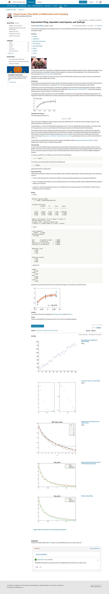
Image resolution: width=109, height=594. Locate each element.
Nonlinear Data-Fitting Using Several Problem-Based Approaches (90, 463)
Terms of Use (53, 585)
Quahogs (35, 36)
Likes (91, 25)
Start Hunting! (12, 82)
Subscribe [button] (21, 9)
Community (31, 2)
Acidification (36, 39)
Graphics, (46, 330)
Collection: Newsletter (14, 63)
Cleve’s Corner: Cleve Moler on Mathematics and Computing (40, 14)
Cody (29, 5)
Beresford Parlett (16, 33)
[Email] (93, 330)
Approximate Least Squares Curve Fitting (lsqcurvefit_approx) (50, 529)
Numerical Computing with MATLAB (84, 140)
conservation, (39, 330)
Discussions (47, 5)
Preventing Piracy (34, 585)
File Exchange (22, 5)
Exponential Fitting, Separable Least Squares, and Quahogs (58, 22)
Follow (99, 327)
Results (34, 48)
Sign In (92, 2)
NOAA (58, 85)
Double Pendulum (16, 35)
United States (97, 586)
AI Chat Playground (37, 5)
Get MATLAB (83, 2)
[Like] (93, 327)
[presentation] (66, 118)
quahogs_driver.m (57, 314)
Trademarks (17, 585)
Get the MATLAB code (37, 326)
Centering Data (36, 43)
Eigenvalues (19, 49)
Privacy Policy (25, 585)
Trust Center (10, 585)
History (19, 42)
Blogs (60, 5)
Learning (39, 2)
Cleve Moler (40, 25)
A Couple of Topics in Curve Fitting (90, 380)
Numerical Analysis (19, 51)
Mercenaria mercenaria (47, 74)
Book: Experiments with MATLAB (16, 59)
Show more (10, 53)
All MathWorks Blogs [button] (11, 9)
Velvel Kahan (15, 31)
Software (35, 50)
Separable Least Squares (39, 41)
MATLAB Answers (12, 5)
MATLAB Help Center (19, 2)
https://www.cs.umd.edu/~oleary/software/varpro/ (56, 136)
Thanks (34, 53)
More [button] (65, 5)
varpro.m (69, 314)
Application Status (44, 585)
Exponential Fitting (37, 46)
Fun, (43, 330)
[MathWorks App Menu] (100, 2)
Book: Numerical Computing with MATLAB (18, 61)
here (49, 542)
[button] (97, 2)
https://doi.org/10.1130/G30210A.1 (77, 89)
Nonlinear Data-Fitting (87, 496)
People (19, 47)
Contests (55, 5)
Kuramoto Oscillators (17, 25)
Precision (19, 45)
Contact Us (60, 585)
